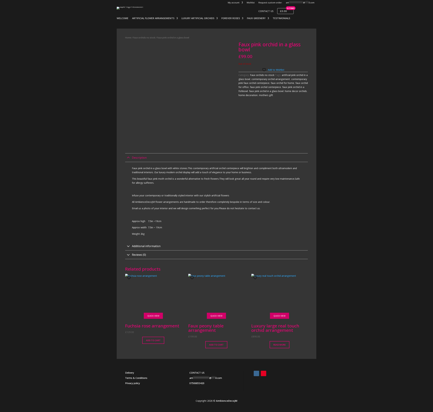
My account (234, 2)
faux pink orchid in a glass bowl (266, 91)
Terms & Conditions (136, 378)
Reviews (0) (139, 255)
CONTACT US (196, 372)
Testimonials (281, 18)
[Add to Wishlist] (129, 278)
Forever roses (230, 18)
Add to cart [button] (153, 340)
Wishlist (251, 2)
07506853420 (196, 383)
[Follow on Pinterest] (263, 373)
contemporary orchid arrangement (271, 79)
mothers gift (266, 95)
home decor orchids (296, 91)
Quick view (153, 315)
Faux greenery (256, 18)
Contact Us (266, 11)
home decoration (248, 95)
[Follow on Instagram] (256, 373)
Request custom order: (270, 2)
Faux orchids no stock (144, 37)
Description (139, 157)
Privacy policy (132, 383)
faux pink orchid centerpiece (265, 87)
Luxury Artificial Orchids (197, 18)
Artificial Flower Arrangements (153, 18)
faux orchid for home (282, 83)
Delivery (129, 372)
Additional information (146, 246)
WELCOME (122, 18)
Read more (279, 344)
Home (128, 37)
